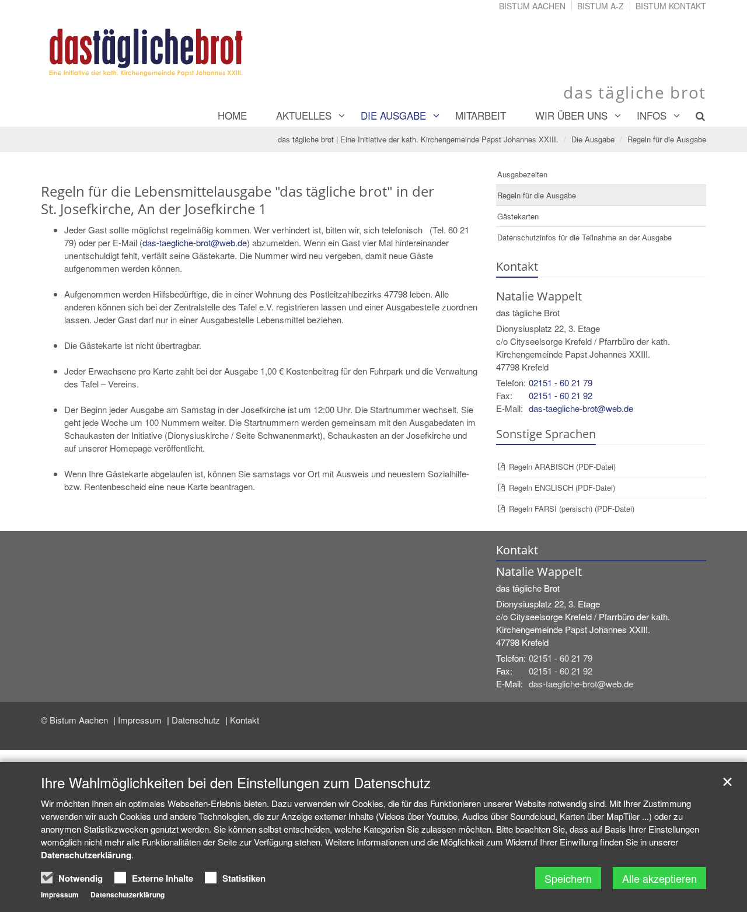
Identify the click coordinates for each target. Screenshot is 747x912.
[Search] (693, 115)
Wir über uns (571, 115)
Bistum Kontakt (671, 6)
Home (232, 115)
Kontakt (244, 720)
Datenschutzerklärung (86, 854)
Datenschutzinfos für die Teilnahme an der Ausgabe (584, 237)
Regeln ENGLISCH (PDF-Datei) (562, 487)
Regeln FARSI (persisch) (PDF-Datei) (571, 508)
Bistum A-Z (600, 6)
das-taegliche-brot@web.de (194, 242)
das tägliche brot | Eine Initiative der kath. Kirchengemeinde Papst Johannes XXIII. (418, 139)
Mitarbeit (480, 115)
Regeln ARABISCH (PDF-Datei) (562, 466)
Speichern (568, 878)
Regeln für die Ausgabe (666, 139)
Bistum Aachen (532, 6)
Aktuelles (303, 115)
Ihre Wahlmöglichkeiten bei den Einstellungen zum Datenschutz (236, 782)
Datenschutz (197, 720)
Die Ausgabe (393, 115)
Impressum (141, 720)
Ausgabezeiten (522, 174)
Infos (651, 115)
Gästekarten (518, 216)
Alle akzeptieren (659, 878)
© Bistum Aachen (75, 720)
